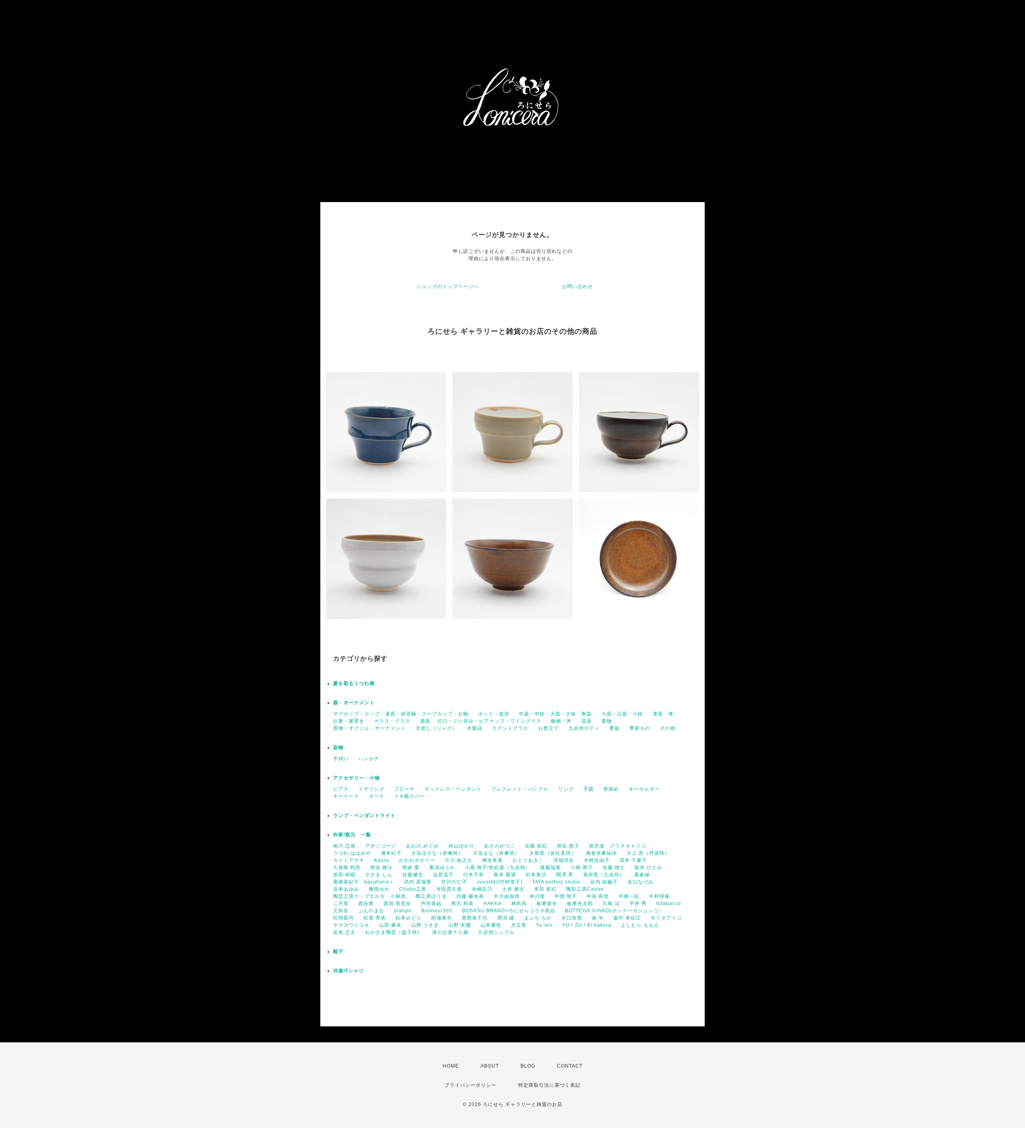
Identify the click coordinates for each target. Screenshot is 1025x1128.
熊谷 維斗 (381, 867)
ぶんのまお (371, 911)
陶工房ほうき (431, 896)
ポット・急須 (493, 714)
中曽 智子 (566, 896)
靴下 (338, 951)
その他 (667, 728)
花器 (586, 721)
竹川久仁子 (454, 882)
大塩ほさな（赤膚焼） (437, 853)
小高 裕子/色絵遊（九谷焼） (498, 867)
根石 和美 (462, 903)
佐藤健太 (412, 875)
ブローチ (404, 789)
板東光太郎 (580, 903)
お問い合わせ (577, 286)
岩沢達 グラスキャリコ (617, 846)
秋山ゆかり (461, 846)
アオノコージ (380, 846)
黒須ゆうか (442, 867)
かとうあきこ (528, 860)
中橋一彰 (629, 896)
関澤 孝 (564, 875)
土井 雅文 (513, 889)
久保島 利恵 (347, 867)
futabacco (668, 903)
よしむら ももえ (640, 925)
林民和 (519, 903)
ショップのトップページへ (447, 286)
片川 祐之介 (458, 860)
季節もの (639, 728)
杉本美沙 (536, 875)
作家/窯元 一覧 (352, 834)
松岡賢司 (343, 918)
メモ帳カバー (409, 796)
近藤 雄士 (614, 867)
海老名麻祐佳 (601, 853)
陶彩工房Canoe (585, 889)
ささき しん (379, 875)
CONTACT (570, 1066)
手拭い (341, 758)
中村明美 (659, 896)
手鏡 (588, 789)
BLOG (528, 1066)
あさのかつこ (499, 846)
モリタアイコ (666, 918)
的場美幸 (441, 918)
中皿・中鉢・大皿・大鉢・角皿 (555, 714)
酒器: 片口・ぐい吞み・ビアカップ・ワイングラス (480, 721)
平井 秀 (638, 903)
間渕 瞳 (506, 918)
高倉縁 (642, 875)
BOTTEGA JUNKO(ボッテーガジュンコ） (614, 911)
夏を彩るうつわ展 (354, 683)
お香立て (548, 728)
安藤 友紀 (536, 846)
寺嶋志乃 (482, 889)
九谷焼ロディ (584, 728)
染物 (338, 747)
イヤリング (371, 789)
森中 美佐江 (627, 918)
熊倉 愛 (411, 867)
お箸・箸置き (348, 721)
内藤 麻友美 (470, 896)
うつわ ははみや (352, 853)
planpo (403, 911)
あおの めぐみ (422, 846)
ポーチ (376, 796)
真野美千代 (475, 918)
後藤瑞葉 (550, 867)
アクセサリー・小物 (356, 778)
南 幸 (598, 918)
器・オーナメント (354, 702)
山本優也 (490, 925)
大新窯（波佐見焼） (552, 853)
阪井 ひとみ (648, 867)
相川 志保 (344, 846)
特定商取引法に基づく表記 (549, 1085)
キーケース (346, 796)
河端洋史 (563, 860)
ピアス (341, 789)
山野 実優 (459, 925)
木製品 (474, 728)
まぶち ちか (538, 918)
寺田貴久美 (449, 889)
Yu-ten (544, 925)
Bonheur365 (436, 911)
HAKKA (492, 903)
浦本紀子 (391, 853)
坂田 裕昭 (344, 875)
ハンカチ (368, 758)
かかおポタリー (417, 860)
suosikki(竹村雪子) (500, 882)
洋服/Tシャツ (348, 971)
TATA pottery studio (556, 882)
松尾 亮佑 (375, 918)
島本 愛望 (505, 875)
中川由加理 (507, 896)
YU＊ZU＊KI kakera (586, 925)
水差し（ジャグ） (436, 728)
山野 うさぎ (425, 925)
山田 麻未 (390, 925)
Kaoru (381, 860)
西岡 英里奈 (397, 903)
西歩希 (366, 903)
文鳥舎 (341, 911)
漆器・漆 (663, 714)
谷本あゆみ (346, 889)
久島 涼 (611, 903)
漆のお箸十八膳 (450, 932)
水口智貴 (571, 918)
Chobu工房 (412, 889)
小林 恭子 (582, 867)
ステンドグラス (510, 728)
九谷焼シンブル (496, 932)
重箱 (614, 728)
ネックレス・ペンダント (453, 789)
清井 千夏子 (633, 860)
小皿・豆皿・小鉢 (622, 714)
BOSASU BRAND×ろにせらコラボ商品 (508, 911)
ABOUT (489, 1066)
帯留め (611, 789)
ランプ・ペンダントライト (364, 815)
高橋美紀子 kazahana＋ (363, 882)
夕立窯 (519, 925)
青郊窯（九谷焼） (604, 875)
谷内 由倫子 (604, 882)
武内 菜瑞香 (418, 882)
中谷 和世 (598, 896)
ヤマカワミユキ (351, 925)
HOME (451, 1066)
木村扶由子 (597, 860)
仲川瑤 (537, 896)
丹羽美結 (431, 903)
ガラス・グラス (392, 721)
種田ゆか (379, 889)
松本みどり (409, 918)
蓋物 (606, 721)
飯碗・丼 (561, 721)
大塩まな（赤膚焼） (496, 853)
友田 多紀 (545, 889)
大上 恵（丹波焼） (648, 853)
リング (566, 789)
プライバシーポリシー (470, 1085)
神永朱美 (492, 860)
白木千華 (473, 875)
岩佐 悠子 (568, 846)
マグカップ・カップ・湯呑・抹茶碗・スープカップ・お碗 (400, 714)
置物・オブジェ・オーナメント (369, 728)
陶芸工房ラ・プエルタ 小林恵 (369, 896)
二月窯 (341, 903)
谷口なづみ (640, 882)
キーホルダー (644, 789)
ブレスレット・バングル (520, 789)
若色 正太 (344, 932)
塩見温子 (443, 875)
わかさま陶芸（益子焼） (393, 932)
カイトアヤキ (348, 860)
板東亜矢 (547, 903)
